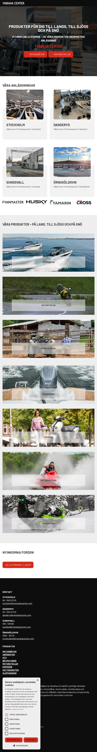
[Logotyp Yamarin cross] (60, 202)
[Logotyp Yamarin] (36, 202)
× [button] (38, 680)
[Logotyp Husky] (13, 202)
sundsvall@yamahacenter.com (17, 627)
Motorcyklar (62, 54)
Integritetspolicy (17, 709)
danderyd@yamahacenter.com (17, 615)
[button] (21, 745)
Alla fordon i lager (18, 565)
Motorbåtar (37, 54)
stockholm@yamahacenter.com (17, 603)
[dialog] (21, 713)
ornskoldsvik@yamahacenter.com (18, 638)
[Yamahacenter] (13, 3)
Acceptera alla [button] (14, 740)
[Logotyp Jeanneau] (83, 202)
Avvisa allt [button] (31, 740)
